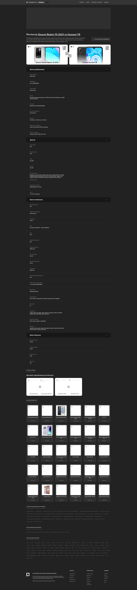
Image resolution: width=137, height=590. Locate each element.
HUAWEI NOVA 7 (38, 511)
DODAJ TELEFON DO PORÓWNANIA (102, 39)
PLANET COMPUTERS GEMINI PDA (71, 511)
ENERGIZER (43, 545)
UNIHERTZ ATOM (60, 514)
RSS (105, 582)
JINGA (72, 547)
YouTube (105, 578)
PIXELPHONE (33, 553)
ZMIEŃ (64, 49)
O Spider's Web (90, 573)
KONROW (93, 547)
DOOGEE (28, 545)
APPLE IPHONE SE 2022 (58, 511)
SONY (78, 553)
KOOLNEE (99, 547)
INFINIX (62, 547)
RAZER (53, 553)
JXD (76, 547)
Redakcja (88, 577)
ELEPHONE (37, 545)
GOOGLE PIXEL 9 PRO (38, 521)
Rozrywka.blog (72, 579)
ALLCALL (48, 542)
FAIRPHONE (60, 545)
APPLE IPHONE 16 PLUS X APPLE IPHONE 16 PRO (60, 532)
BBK (69, 542)
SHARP (66, 553)
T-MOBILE (82, 553)
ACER (28, 542)
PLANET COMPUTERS (42, 553)
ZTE (31, 558)
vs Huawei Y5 (72, 34)
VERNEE (57, 555)
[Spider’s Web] (32, 2)
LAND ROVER (104, 547)
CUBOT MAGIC (105, 514)
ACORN (31, 542)
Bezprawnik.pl (72, 581)
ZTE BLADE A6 (29, 521)
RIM (57, 553)
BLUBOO (83, 542)
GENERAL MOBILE (84, 545)
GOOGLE (107, 545)
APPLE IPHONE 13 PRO (69, 514)
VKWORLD (77, 555)
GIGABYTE (91, 545)
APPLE (57, 542)
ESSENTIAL (49, 545)
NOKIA (77, 550)
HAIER (28, 547)
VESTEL (72, 555)
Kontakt (88, 579)
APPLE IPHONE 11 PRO (46, 516)
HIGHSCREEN (38, 547)
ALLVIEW (53, 542)
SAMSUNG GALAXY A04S (57, 516)
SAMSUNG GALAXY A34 (105, 511)
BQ (86, 542)
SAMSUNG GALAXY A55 (48, 511)
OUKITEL (108, 550)
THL (101, 553)
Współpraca (89, 575)
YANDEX (102, 555)
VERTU (62, 555)
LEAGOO (28, 550)
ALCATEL (43, 542)
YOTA (106, 555)
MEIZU (43, 550)
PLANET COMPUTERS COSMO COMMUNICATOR (89, 511)
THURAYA (105, 553)
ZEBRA (28, 558)
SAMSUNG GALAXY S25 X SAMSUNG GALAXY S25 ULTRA (38, 532)
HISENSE (44, 547)
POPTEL (49, 553)
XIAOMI (97, 555)
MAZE (40, 550)
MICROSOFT (48, 550)
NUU (90, 550)
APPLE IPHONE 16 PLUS (39, 514)
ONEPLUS (94, 550)
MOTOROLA (55, 550)
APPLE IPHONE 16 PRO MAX (80, 514)
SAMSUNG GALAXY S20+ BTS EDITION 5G (93, 516)
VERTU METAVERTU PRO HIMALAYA (34, 519)
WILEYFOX (92, 555)
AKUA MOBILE (37, 542)
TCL (86, 553)
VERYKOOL (67, 555)
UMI (48, 555)
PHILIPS (28, 553)
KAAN (79, 547)
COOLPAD (102, 542)
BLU (79, 542)
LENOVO (33, 550)
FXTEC (77, 545)
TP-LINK (38, 555)
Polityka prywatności (89, 584)
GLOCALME (102, 545)
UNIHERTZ (52, 555)
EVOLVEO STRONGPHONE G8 (88, 519)
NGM (70, 550)
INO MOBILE (67, 547)
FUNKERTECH (72, 545)
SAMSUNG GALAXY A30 (50, 514)
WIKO (88, 555)
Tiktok (105, 580)
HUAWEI (52, 547)
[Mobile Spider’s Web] (41, 2)
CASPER (90, 542)
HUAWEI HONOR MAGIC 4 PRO (48, 519)
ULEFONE (44, 555)
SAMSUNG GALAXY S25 (79, 516)
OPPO (99, 550)
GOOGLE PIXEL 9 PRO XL (100, 519)
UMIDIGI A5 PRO (59, 519)
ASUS (66, 542)
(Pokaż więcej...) (33, 179)
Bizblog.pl (71, 577)
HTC (48, 547)
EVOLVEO (55, 545)
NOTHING (86, 550)
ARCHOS (62, 542)
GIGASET (96, 545)
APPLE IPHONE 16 (30, 514)
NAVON (66, 550)
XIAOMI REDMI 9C (30, 511)
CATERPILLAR (96, 542)
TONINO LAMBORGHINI (31, 555)
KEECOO (84, 547)
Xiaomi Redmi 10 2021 (51, 34)
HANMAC (32, 547)
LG (36, 550)
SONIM (74, 553)
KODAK (88, 547)
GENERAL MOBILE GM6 (68, 516)
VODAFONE (83, 555)
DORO (33, 545)
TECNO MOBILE (92, 553)
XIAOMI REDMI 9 (97, 514)
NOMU (81, 550)
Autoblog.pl (72, 575)
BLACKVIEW (74, 542)
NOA (73, 550)
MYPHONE (61, 550)
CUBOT (107, 542)
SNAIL (70, 553)
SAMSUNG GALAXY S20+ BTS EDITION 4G (72, 519)
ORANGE (103, 550)
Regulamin (89, 581)
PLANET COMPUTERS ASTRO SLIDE (34, 516)
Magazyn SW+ (72, 573)
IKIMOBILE (57, 547)
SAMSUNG (61, 553)
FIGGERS (66, 545)
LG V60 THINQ (90, 514)
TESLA (97, 553)
